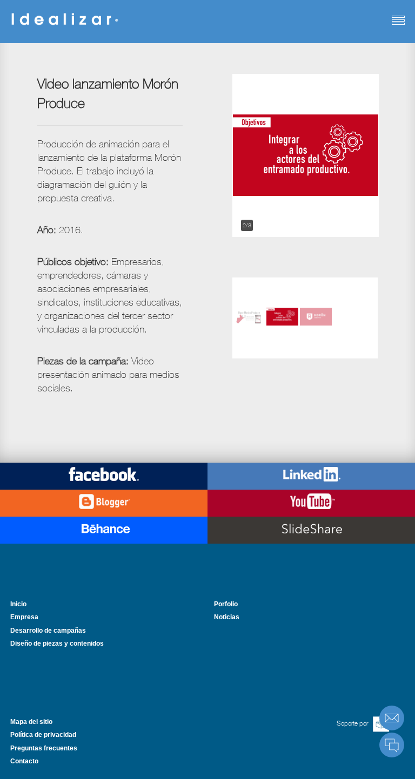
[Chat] (391, 745)
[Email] (391, 718)
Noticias (226, 617)
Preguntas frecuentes (43, 748)
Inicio (18, 604)
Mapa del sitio (31, 722)
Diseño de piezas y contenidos (57, 643)
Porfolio (226, 604)
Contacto (24, 761)
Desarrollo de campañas (48, 630)
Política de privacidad (43, 735)
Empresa (24, 617)
